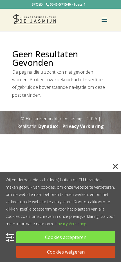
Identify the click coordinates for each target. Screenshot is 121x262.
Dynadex (48, 126)
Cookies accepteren (65, 237)
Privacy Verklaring (83, 126)
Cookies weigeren (66, 252)
